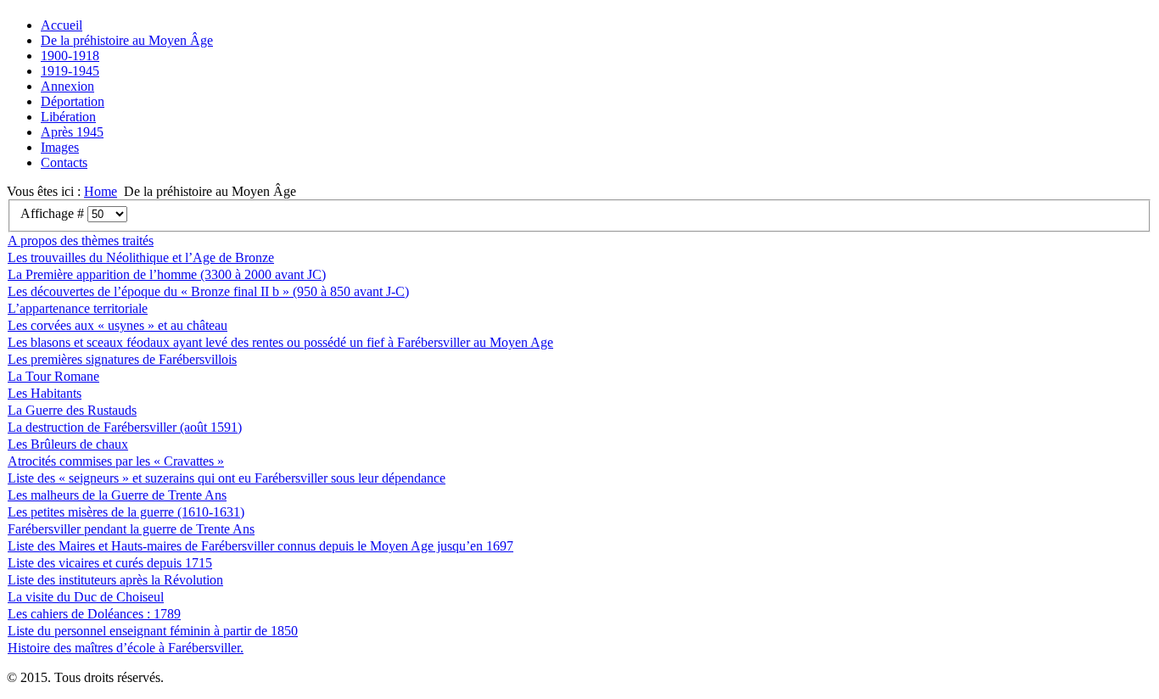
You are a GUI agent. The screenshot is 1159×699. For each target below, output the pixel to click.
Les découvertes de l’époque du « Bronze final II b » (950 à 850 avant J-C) (208, 291)
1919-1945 (70, 71)
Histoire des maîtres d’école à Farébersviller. (126, 647)
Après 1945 (72, 132)
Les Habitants (44, 393)
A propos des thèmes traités (81, 240)
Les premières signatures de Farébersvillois (122, 359)
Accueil (61, 25)
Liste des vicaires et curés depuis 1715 (110, 563)
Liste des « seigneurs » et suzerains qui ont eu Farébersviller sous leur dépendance (226, 478)
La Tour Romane (53, 376)
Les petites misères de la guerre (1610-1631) (126, 512)
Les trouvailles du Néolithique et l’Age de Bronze (141, 257)
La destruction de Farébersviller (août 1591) (125, 427)
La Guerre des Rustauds (72, 410)
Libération (68, 116)
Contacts (64, 162)
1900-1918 (70, 55)
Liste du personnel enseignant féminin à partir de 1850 (153, 631)
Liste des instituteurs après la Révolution (115, 580)
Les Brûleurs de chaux (68, 444)
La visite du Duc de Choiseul (86, 597)
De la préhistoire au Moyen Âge (127, 40)
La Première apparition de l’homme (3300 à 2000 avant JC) (167, 274)
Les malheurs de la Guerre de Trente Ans (117, 495)
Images (60, 147)
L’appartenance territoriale (78, 308)
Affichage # (53, 213)
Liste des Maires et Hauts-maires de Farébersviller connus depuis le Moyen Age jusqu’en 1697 (260, 546)
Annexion (67, 86)
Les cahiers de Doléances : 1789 (94, 614)
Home (100, 191)
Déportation (72, 101)
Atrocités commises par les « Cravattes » (116, 461)
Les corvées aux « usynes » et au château (117, 325)
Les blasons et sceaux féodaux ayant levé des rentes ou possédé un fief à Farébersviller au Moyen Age (280, 342)
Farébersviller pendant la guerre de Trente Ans (131, 529)
